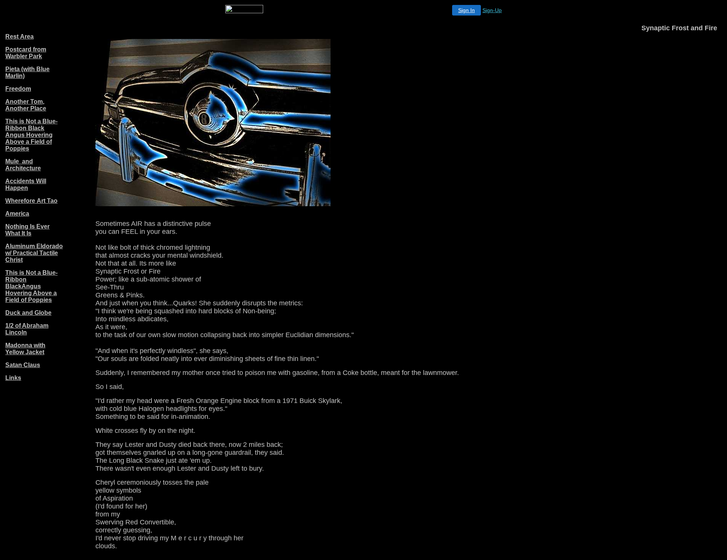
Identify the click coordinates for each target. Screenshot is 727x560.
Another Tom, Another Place (25, 105)
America (17, 213)
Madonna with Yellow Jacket (25, 348)
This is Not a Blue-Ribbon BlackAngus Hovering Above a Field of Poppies (31, 286)
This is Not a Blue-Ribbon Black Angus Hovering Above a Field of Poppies (31, 135)
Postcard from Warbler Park (25, 52)
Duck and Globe (28, 313)
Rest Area (19, 36)
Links (13, 378)
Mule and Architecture (23, 164)
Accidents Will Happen (25, 184)
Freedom (18, 89)
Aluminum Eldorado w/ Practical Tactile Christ (34, 253)
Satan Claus (22, 365)
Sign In (466, 10)
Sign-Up (492, 10)
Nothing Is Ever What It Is (27, 229)
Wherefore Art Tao (31, 201)
